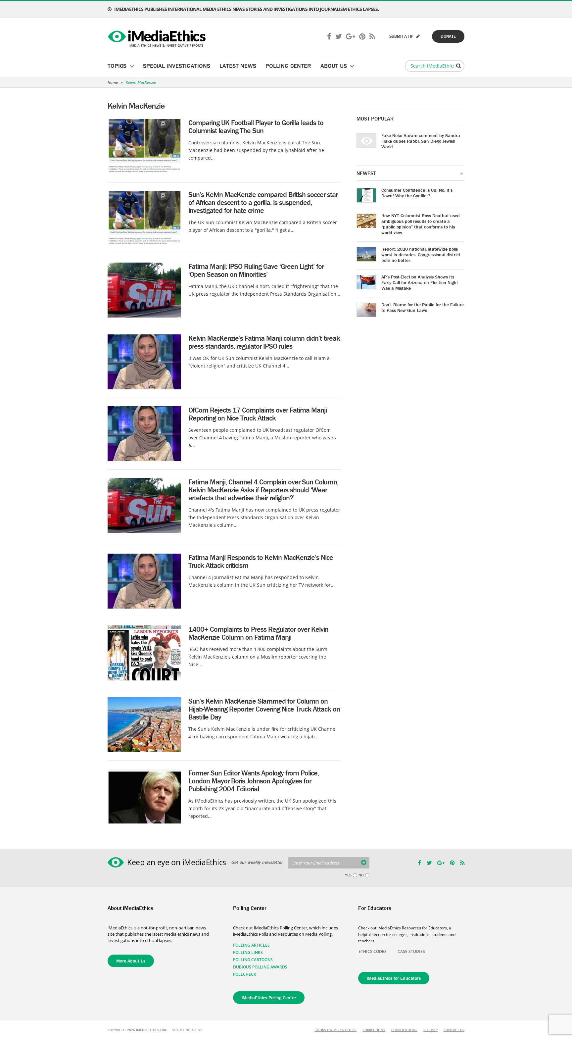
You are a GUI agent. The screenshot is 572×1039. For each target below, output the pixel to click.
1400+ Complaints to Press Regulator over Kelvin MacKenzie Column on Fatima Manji (258, 633)
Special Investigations (176, 66)
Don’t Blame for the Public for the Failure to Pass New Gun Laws (422, 307)
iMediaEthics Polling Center (269, 998)
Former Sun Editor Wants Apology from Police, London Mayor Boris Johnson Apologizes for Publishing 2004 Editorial (253, 780)
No (361, 875)
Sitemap (430, 1029)
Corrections (373, 1029)
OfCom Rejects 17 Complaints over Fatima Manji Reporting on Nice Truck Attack (257, 414)
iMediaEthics (158, 37)
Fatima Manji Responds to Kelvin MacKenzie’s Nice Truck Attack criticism (260, 561)
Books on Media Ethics (335, 1029)
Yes (348, 875)
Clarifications (404, 1029)
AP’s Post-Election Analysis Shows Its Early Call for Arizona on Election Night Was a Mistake (419, 282)
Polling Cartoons (253, 960)
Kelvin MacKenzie (141, 82)
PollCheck (244, 974)
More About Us (130, 961)
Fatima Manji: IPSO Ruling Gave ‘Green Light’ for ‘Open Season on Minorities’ (256, 270)
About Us (333, 66)
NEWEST (366, 173)
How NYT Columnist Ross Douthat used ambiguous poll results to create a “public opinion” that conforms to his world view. (420, 224)
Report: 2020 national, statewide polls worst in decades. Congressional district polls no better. (420, 254)
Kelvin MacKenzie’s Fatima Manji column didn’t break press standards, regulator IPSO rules (264, 342)
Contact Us (454, 1029)
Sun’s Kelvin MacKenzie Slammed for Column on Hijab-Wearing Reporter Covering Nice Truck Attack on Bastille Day (264, 709)
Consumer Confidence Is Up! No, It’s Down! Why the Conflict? (417, 193)
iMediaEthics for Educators (394, 978)
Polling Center (288, 66)
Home (113, 82)
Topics (117, 66)
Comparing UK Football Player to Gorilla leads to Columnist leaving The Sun (255, 126)
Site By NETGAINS (187, 1029)
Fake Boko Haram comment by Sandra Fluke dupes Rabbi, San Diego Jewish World (420, 141)
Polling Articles (251, 945)
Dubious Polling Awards (260, 967)
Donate (448, 36)
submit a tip (401, 36)
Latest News (237, 66)
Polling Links (248, 952)
